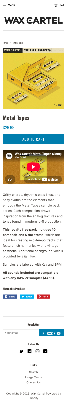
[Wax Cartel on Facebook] (29, 351)
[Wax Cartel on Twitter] (22, 351)
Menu (11, 4)
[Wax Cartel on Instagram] (37, 351)
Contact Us (33, 382)
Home (5, 42)
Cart (61, 5)
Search (33, 372)
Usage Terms (33, 377)
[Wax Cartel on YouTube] (45, 351)
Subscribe (51, 333)
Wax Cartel (37, 393)
